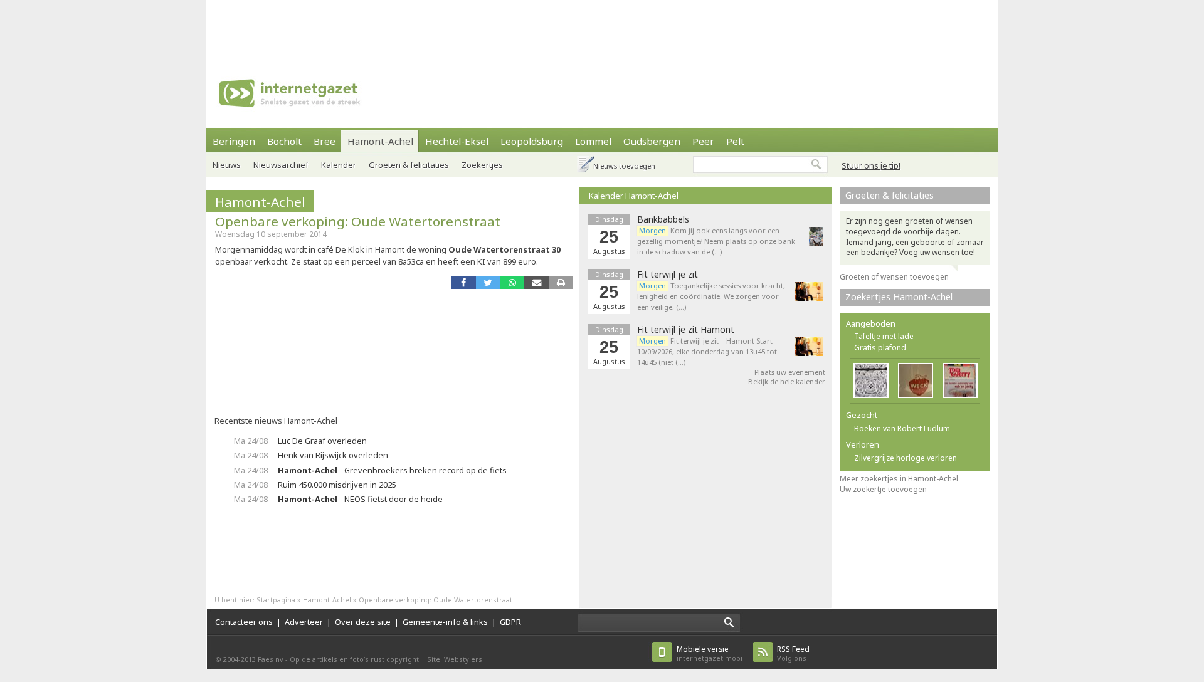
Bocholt (284, 141)
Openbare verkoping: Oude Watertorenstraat (357, 221)
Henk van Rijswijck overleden (333, 455)
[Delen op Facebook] (464, 282)
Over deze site (363, 621)
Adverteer (304, 621)
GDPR (510, 621)
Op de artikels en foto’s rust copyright (354, 659)
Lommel (593, 141)
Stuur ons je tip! (871, 165)
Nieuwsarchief (281, 164)
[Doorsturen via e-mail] (536, 282)
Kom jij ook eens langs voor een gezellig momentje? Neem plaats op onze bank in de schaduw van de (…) (716, 241)
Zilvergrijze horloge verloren (905, 458)
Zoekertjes (482, 164)
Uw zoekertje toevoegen (883, 489)
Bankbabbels (663, 219)
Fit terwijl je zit (667, 274)
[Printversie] (561, 282)
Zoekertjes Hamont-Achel (899, 297)
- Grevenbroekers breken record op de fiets (392, 470)
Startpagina (275, 599)
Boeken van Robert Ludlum (902, 428)
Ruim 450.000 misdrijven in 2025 (337, 484)
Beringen (234, 141)
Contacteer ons (244, 621)
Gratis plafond (880, 347)
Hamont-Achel (380, 141)
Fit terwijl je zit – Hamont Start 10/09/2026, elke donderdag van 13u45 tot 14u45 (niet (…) (707, 351)
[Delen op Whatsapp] (512, 282)
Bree (324, 141)
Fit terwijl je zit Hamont (685, 329)
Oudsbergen (651, 141)
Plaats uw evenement (789, 372)
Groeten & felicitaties (409, 164)
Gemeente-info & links (445, 621)
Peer (703, 141)
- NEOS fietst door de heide (360, 499)
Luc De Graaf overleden (322, 440)
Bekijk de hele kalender (786, 381)
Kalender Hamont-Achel (634, 195)
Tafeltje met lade (884, 336)
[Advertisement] (602, 28)
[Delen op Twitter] (488, 282)
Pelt (735, 141)
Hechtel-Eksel (456, 141)
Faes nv (270, 659)
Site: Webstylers (454, 659)
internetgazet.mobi (709, 653)
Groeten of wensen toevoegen (894, 276)
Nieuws (227, 164)
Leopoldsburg (531, 141)
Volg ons (793, 653)
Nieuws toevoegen (624, 165)
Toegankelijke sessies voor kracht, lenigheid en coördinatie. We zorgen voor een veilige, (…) (711, 296)
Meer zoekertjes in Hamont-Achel (899, 478)
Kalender (338, 164)
